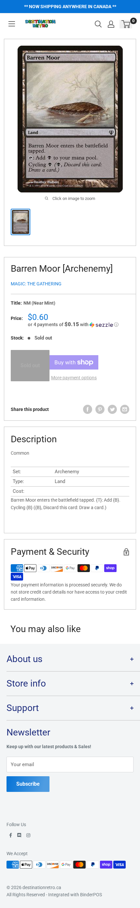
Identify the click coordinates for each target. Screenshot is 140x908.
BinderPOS (91, 894)
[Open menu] (12, 24)
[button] (78, 324)
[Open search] (98, 24)
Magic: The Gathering (36, 283)
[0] (126, 24)
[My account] (111, 24)
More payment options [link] (74, 377)
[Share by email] (124, 409)
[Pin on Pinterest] (100, 409)
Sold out (30, 365)
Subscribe (28, 784)
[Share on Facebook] (87, 409)
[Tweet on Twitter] (112, 409)
